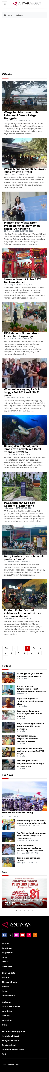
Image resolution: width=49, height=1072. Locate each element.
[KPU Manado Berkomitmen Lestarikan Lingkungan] (24, 316)
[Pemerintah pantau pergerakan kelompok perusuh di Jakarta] (8, 739)
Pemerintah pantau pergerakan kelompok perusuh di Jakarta (28, 739)
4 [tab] (28, 910)
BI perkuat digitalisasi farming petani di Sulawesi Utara (30, 701)
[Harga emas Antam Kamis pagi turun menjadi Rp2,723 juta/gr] (8, 752)
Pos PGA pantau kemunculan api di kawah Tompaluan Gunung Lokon (31, 836)
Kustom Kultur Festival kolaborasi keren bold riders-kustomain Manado (23, 613)
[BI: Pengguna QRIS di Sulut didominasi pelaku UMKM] (8, 677)
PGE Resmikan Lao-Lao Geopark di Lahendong (19, 504)
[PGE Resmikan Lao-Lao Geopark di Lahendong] (24, 486)
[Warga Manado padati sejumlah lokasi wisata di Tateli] (24, 152)
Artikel (5, 986)
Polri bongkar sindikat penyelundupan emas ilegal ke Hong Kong (30, 763)
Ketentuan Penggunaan (14, 1031)
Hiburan (6, 1016)
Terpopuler (7, 953)
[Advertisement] (24, 45)
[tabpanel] (24, 893)
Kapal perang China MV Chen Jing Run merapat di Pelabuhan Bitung (22, 811)
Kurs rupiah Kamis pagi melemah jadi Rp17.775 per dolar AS (30, 714)
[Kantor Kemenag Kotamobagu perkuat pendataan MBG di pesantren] (8, 690)
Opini (4, 1025)
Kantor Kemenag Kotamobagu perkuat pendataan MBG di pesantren (31, 689)
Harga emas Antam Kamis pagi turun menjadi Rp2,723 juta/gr (30, 751)
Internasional (8, 995)
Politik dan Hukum (11, 1007)
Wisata (19, 15)
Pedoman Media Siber (13, 1049)
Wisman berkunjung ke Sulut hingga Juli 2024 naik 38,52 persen (23, 392)
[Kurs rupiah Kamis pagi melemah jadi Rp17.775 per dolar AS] (8, 715)
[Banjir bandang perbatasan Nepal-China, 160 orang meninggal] (8, 727)
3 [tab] (24, 910)
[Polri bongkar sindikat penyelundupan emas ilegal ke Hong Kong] (8, 764)
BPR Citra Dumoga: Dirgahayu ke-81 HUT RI (24, 901)
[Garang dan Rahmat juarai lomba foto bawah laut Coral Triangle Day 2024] (24, 429)
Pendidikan (7, 1011)
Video (5, 962)
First (7, 648)
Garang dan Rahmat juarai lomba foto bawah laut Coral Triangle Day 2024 (22, 449)
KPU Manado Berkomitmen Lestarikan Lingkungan (22, 335)
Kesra (4, 991)
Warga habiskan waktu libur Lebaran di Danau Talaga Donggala (22, 115)
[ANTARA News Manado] (27, 4)
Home (9, 15)
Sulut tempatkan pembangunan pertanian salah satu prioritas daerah (30, 848)
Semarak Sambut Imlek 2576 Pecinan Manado (22, 281)
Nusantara (7, 966)
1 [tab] (16, 910)
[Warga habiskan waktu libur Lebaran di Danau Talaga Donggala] (24, 96)
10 (38, 653)
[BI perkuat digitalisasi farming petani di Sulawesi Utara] (8, 702)
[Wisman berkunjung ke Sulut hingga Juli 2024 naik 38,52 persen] (24, 373)
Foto (4, 872)
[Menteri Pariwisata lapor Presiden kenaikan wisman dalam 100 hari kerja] (24, 206)
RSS (4, 1054)
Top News (7, 775)
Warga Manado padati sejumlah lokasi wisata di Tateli (25, 170)
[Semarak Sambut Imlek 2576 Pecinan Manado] (24, 263)
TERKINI (6, 666)
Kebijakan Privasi (10, 1036)
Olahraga (6, 1002)
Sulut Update (8, 973)
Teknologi (7, 1020)
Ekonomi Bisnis (9, 982)
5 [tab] (32, 910)
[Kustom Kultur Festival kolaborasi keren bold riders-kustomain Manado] (24, 593)
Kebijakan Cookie (10, 1040)
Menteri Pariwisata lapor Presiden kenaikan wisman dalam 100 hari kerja (22, 225)
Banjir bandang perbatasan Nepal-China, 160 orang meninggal (30, 726)
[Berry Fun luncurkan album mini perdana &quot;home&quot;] (24, 540)
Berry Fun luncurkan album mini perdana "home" (24, 558)
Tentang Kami (9, 1045)
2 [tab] (20, 910)
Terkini (5, 943)
